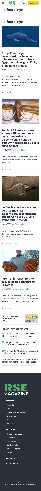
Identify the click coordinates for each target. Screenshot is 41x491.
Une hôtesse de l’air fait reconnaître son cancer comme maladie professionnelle (20, 360)
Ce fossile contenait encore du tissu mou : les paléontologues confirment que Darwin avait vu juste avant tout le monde (19, 214)
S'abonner (34, 3)
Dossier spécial (11, 243)
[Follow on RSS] (17, 464)
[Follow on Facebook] (6, 464)
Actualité (8, 169)
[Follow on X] (10, 464)
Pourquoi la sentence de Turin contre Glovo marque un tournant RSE (19, 343)
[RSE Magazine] (11, 3)
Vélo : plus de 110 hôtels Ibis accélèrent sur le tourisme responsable (20, 352)
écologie (8, 92)
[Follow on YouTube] (13, 464)
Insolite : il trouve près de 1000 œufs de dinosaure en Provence (18, 282)
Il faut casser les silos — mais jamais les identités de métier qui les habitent (20, 335)
